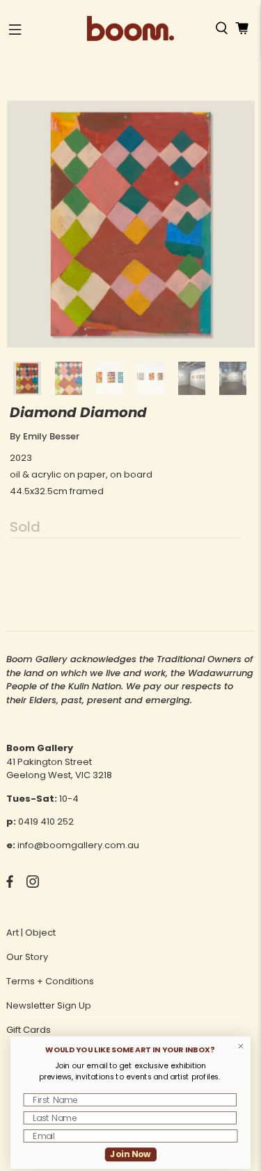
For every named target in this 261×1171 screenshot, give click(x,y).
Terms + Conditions (50, 981)
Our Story (27, 956)
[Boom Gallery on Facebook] (9, 884)
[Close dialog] (240, 1046)
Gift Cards (28, 1029)
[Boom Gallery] (130, 28)
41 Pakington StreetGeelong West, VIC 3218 (59, 768)
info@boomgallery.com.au (78, 845)
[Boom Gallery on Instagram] (32, 884)
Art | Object (31, 932)
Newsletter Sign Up (48, 1005)
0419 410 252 (46, 821)
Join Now (130, 1154)
